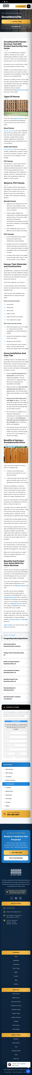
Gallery (16, 972)
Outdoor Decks (16, 1013)
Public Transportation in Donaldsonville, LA (11, 663)
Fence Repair (16, 1029)
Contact (16, 976)
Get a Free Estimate (16, 858)
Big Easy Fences (19, 90)
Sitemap (16, 984)
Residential (16, 960)
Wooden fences (8, 130)
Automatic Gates (16, 1009)
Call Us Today (17, 21)
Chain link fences (9, 149)
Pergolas (16, 1021)
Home (16, 956)
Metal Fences (16, 997)
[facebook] (2, 1)
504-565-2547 (13, 815)
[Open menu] (28, 6)
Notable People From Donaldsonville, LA (11, 680)
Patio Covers (16, 1025)
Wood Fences (16, 994)
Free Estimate (20, 6)
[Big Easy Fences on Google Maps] (16, 936)
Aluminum (16, 1039)
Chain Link (16, 1058)
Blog (16, 980)
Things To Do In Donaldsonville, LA (14, 654)
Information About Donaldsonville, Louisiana (12, 645)
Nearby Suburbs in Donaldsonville (10, 689)
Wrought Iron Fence (16, 1005)
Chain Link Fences (16, 1001)
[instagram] (4, 1)
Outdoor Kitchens (16, 1017)
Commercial (16, 964)
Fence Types (16, 968)
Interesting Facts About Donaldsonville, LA (11, 671)
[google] (7, 1)
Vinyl (16, 1047)
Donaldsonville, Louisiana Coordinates (12, 698)
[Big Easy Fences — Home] (6, 6)
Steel (16, 1054)
